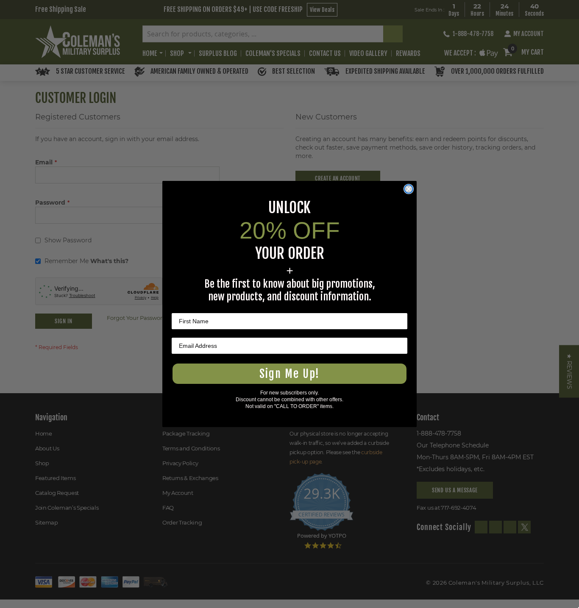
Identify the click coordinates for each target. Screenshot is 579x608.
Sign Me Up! (289, 373)
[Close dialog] (408, 189)
